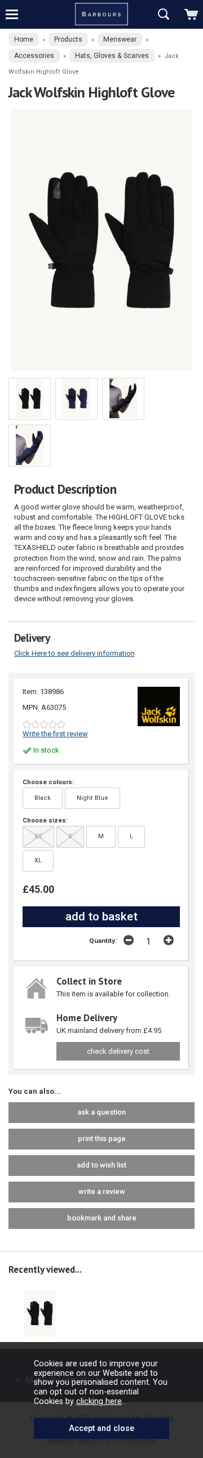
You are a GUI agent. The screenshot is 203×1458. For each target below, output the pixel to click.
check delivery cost (118, 1051)
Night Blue (92, 798)
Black (42, 798)
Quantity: (103, 941)
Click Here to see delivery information (74, 653)
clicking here (99, 1401)
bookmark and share (101, 1218)
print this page (102, 1138)
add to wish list (101, 1165)
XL (38, 860)
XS (38, 836)
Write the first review (55, 734)
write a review (101, 1191)
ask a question (101, 1112)
